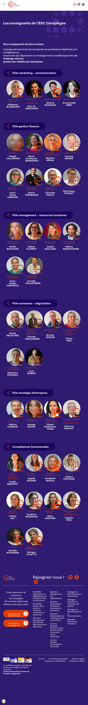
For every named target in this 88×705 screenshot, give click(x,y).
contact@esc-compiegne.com (14, 624)
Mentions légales (78, 659)
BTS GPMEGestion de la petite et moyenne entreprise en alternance (38, 609)
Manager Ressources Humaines (72, 621)
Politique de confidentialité (55, 661)
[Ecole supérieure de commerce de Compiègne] (19, 4)
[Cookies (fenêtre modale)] (4, 701)
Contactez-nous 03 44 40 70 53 (14, 615)
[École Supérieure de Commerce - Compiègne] (9, 580)
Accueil (41, 659)
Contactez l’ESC (74, 4)
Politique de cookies (77, 661)
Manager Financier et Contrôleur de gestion (73, 602)
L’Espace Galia (78, 4)
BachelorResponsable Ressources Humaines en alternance (55, 606)
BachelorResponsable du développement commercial (57, 617)
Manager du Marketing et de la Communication (74, 612)
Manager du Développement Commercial (74, 594)
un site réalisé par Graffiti (58, 659)
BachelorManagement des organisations (56, 595)
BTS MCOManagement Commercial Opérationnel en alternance (40, 622)
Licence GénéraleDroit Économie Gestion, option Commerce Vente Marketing (56, 630)
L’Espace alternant (83, 4)
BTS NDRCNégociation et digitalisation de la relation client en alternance (40, 596)
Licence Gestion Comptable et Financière (56, 643)
